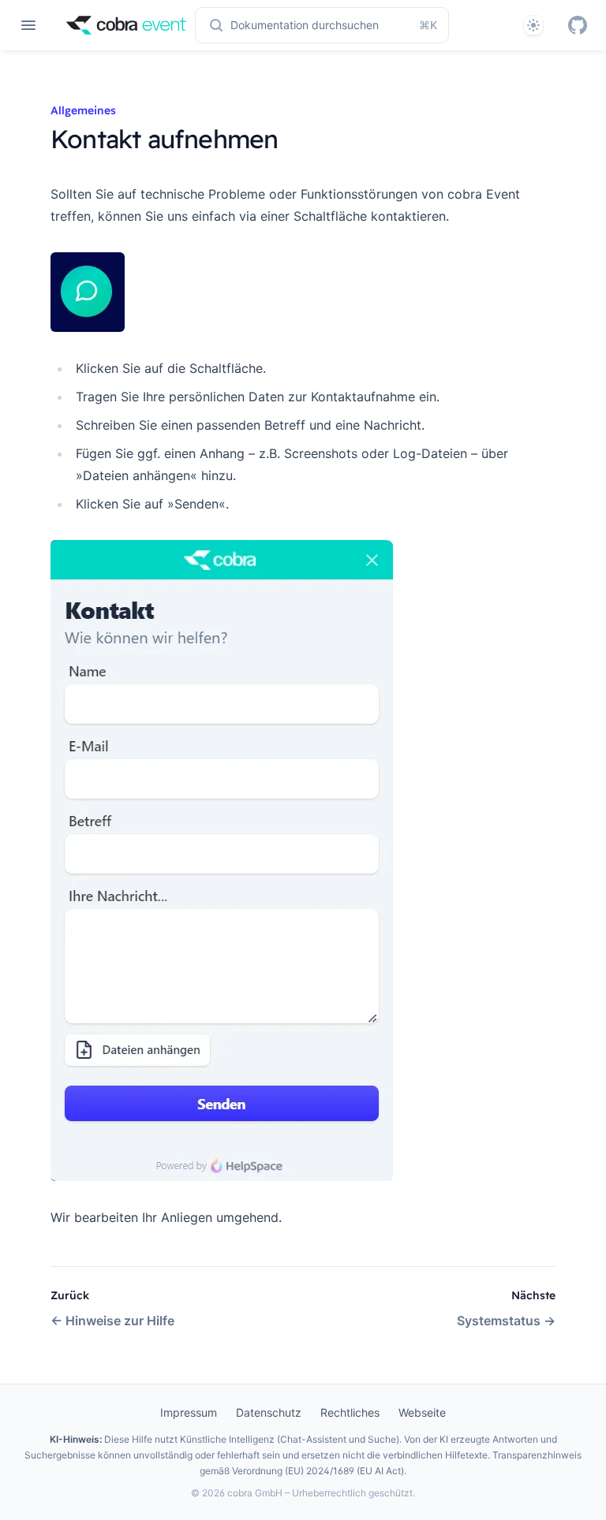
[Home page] (126, 25)
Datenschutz (268, 1412)
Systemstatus (506, 1320)
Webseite (422, 1412)
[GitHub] (577, 25)
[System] (533, 25)
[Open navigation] (28, 25)
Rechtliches (350, 1412)
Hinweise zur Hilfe (112, 1320)
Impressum (188, 1412)
